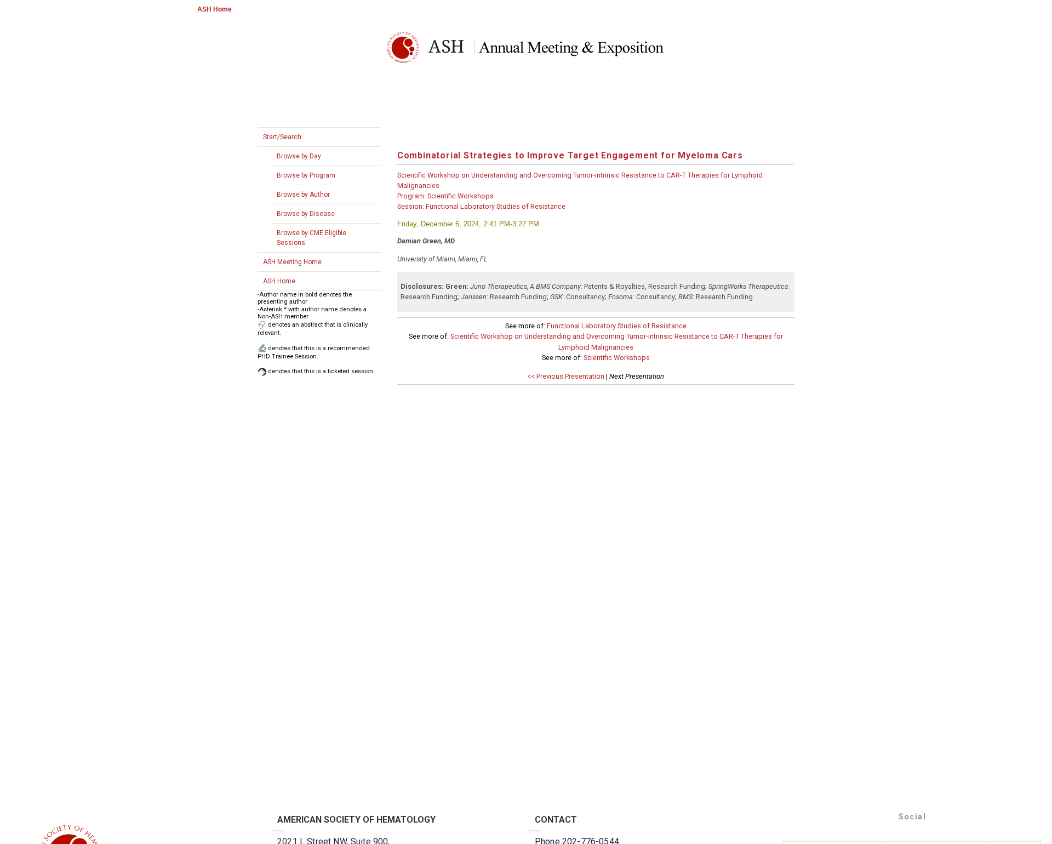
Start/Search (282, 137)
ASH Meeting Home (292, 262)
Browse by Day (299, 156)
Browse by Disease (306, 214)
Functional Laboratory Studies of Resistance (617, 326)
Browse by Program (306, 175)
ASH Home (214, 9)
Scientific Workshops (617, 357)
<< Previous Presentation (565, 376)
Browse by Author (303, 194)
